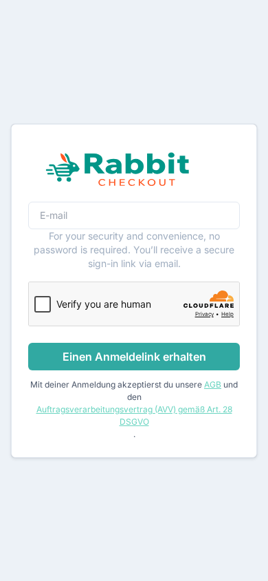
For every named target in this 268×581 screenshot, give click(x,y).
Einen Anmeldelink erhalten (134, 356)
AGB (212, 384)
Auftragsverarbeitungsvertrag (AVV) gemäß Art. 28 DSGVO (134, 415)
